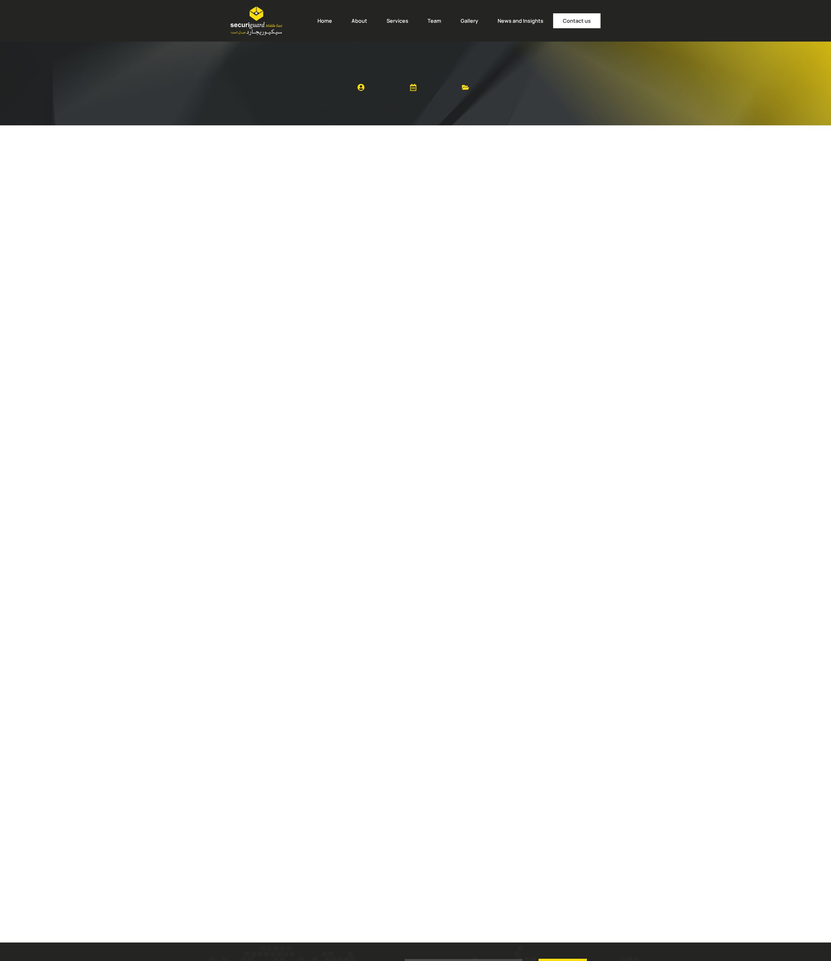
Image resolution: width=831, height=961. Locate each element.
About (359, 20)
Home (324, 20)
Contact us (577, 20)
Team (434, 20)
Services (397, 20)
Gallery (469, 20)
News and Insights (520, 20)
